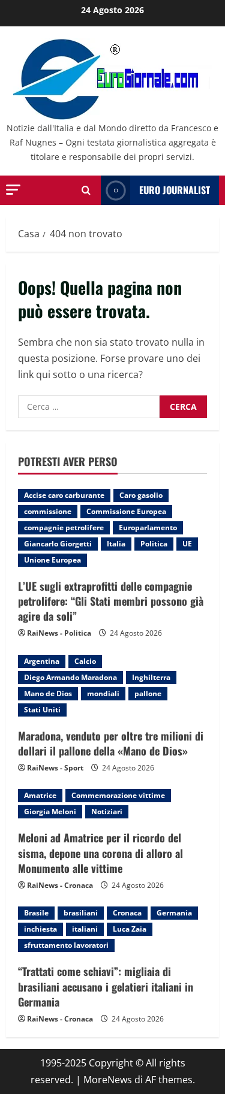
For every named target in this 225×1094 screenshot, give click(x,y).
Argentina (41, 661)
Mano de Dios (48, 693)
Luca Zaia (129, 929)
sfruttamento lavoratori (66, 945)
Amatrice (40, 795)
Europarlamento (148, 527)
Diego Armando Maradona (70, 677)
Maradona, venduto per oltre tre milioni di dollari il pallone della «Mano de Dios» (110, 743)
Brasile (36, 913)
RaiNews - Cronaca (60, 885)
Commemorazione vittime (118, 795)
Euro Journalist (174, 190)
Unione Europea (52, 560)
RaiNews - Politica (59, 633)
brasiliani (81, 913)
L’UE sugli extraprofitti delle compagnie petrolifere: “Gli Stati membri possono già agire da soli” (110, 601)
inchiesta (40, 929)
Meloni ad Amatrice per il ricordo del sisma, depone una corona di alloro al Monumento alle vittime (100, 852)
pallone (147, 693)
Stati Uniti (42, 710)
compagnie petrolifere (64, 527)
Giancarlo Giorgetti (58, 544)
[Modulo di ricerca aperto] (86, 190)
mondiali (103, 693)
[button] (13, 190)
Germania (174, 913)
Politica (153, 544)
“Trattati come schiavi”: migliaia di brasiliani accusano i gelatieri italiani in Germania (105, 986)
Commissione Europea (126, 511)
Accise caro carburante (64, 495)
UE (187, 544)
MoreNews (107, 1079)
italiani (85, 929)
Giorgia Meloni (50, 811)
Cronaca (127, 913)
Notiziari (106, 811)
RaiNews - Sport (55, 768)
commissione (47, 511)
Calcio (85, 661)
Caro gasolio (141, 495)
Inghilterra (151, 677)
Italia (116, 544)
